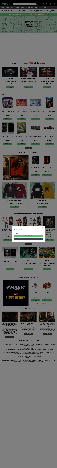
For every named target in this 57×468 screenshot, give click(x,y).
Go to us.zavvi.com (28, 235)
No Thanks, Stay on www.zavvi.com (28, 238)
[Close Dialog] (42, 227)
